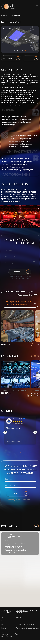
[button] (20, 39)
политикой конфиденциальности (20, 278)
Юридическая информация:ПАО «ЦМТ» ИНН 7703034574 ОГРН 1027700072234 (11, 635)
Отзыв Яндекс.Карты (13, 442)
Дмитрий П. (17, 419)
